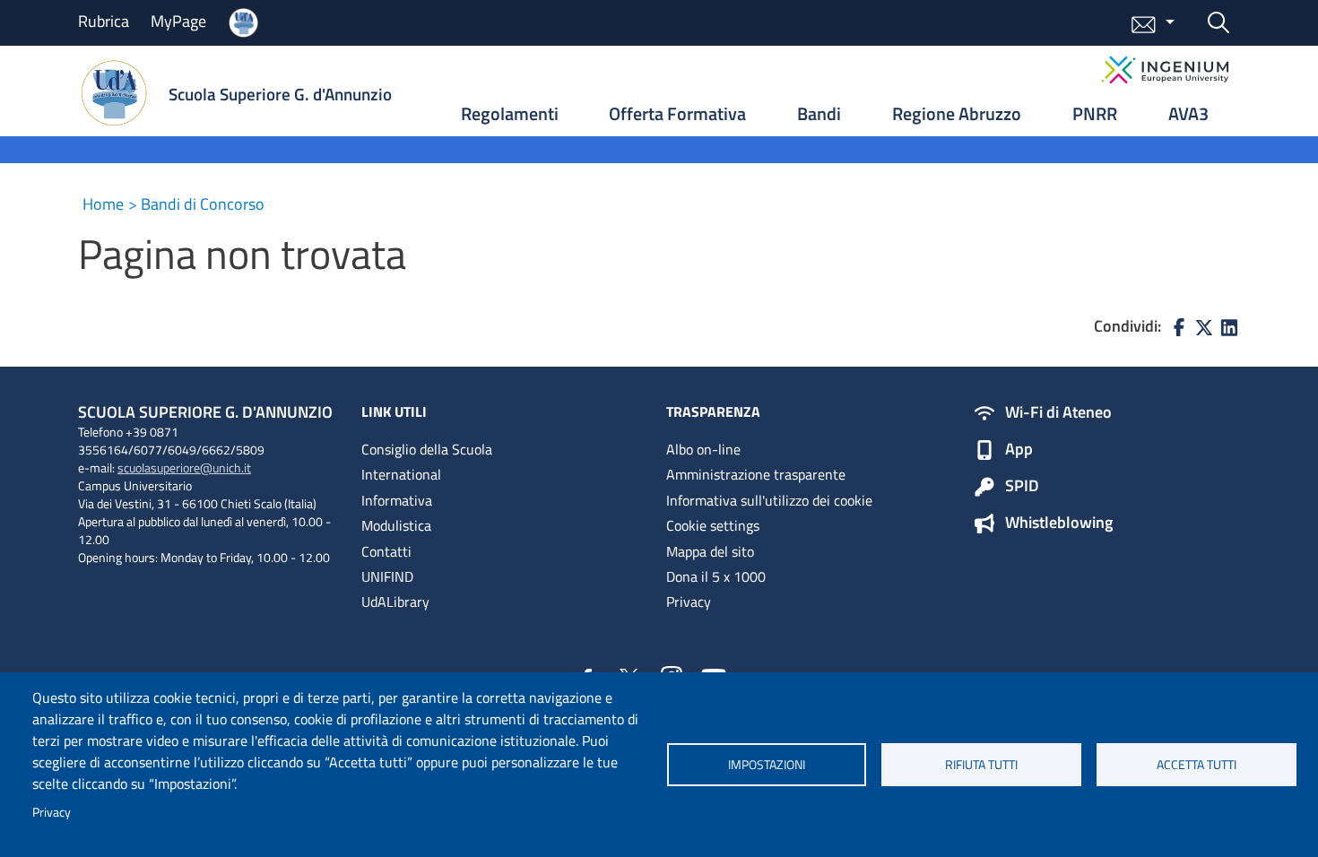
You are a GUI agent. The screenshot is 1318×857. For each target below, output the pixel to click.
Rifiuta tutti (981, 765)
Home (103, 204)
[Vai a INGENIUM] (1165, 70)
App (1019, 450)
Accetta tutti (1196, 765)
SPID (1022, 487)
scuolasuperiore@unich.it (184, 467)
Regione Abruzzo (956, 113)
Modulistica (396, 525)
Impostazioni (766, 765)
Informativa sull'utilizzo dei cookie (769, 500)
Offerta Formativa (677, 113)
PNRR (1094, 113)
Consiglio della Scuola (426, 449)
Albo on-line (703, 449)
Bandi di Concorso (202, 204)
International (401, 474)
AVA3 (1188, 113)
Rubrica (103, 21)
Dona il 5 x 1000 (716, 576)
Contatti (386, 551)
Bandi (819, 113)
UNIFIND (387, 576)
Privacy (51, 812)
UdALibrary (395, 601)
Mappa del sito (710, 551)
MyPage (178, 21)
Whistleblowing (1059, 523)
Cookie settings (712, 525)
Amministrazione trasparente (755, 474)
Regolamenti (510, 113)
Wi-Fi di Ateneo (1058, 413)
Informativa (396, 500)
